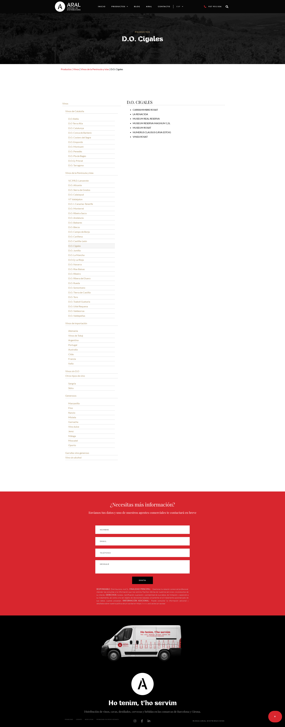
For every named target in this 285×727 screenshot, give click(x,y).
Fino (70, 408)
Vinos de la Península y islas (95, 69)
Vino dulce (73, 426)
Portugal (72, 344)
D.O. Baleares (75, 222)
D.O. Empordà (75, 142)
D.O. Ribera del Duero (79, 278)
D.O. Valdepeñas (76, 315)
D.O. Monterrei (76, 208)
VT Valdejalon (75, 199)
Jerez (71, 431)
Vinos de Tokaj (75, 335)
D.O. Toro (73, 297)
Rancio (71, 412)
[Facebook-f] (142, 721)
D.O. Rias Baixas (76, 269)
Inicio (102, 6)
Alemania (73, 330)
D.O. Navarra (75, 264)
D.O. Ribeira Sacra (77, 213)
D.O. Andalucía (76, 217)
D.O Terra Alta (75, 123)
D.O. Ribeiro (74, 273)
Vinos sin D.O (72, 371)
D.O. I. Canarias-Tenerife (80, 203)
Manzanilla (74, 403)
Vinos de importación (76, 323)
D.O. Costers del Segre (79, 137)
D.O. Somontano (76, 287)
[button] (227, 6)
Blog (137, 6)
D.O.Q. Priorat (75, 160)
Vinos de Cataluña (74, 111)
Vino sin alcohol (73, 457)
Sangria (72, 383)
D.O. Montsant (76, 146)
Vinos (76, 69)
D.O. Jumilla (74, 250)
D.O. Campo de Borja (79, 231)
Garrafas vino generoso (77, 452)
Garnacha (73, 421)
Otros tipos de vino (75, 375)
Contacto (164, 6)
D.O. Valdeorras (76, 311)
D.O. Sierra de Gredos (79, 189)
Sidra (70, 388)
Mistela (72, 417)
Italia (70, 363)
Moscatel (73, 440)
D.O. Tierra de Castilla (79, 292)
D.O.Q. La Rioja (76, 259)
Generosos (70, 395)
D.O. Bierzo (74, 227)
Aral (149, 6)
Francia (72, 358)
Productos (118, 6)
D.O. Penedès (75, 151)
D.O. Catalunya (76, 128)
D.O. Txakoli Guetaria (79, 301)
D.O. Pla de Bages (77, 156)
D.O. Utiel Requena (78, 306)
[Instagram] (135, 721)
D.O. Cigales (74, 245)
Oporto (72, 445)
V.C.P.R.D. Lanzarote (78, 180)
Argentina (73, 340)
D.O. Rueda (74, 283)
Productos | (67, 69)
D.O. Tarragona (76, 165)
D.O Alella (73, 118)
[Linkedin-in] (149, 721)
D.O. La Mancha (76, 255)
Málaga (72, 436)
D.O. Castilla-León (77, 241)
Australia (73, 349)
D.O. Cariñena (75, 236)
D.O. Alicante (75, 185)
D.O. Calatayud (76, 194)
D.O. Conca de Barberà (79, 132)
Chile (71, 354)
